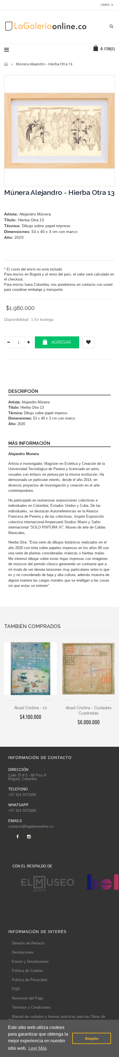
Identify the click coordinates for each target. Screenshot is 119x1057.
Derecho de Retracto (28, 943)
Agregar (61, 342)
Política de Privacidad (29, 980)
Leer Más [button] (38, 1048)
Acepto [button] (92, 1038)
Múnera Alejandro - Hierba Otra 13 (59, 192)
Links (105, 4)
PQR (16, 989)
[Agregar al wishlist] (88, 342)
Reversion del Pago (27, 998)
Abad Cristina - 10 (30, 708)
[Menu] (6, 50)
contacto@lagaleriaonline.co (30, 826)
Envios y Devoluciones (30, 961)
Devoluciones (22, 952)
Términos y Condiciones (31, 1007)
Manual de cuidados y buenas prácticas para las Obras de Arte (56, 1018)
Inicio (6, 64)
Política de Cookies (27, 971)
